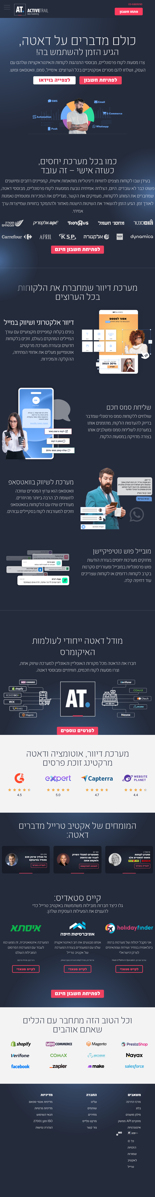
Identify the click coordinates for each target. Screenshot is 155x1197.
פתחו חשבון (129, 12)
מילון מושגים (133, 1115)
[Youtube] (121, 1134)
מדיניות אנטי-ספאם (41, 1102)
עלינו (94, 1102)
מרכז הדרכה (133, 1102)
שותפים (92, 1108)
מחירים (92, 1115)
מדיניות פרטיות (44, 1108)
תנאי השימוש (44, 1115)
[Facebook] (119, 1134)
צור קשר (92, 1128)
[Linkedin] (117, 1134)
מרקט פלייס (89, 1121)
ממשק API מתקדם (129, 1121)
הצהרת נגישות (44, 1128)
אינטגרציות (134, 1128)
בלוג (138, 1108)
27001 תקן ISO (43, 1121)
